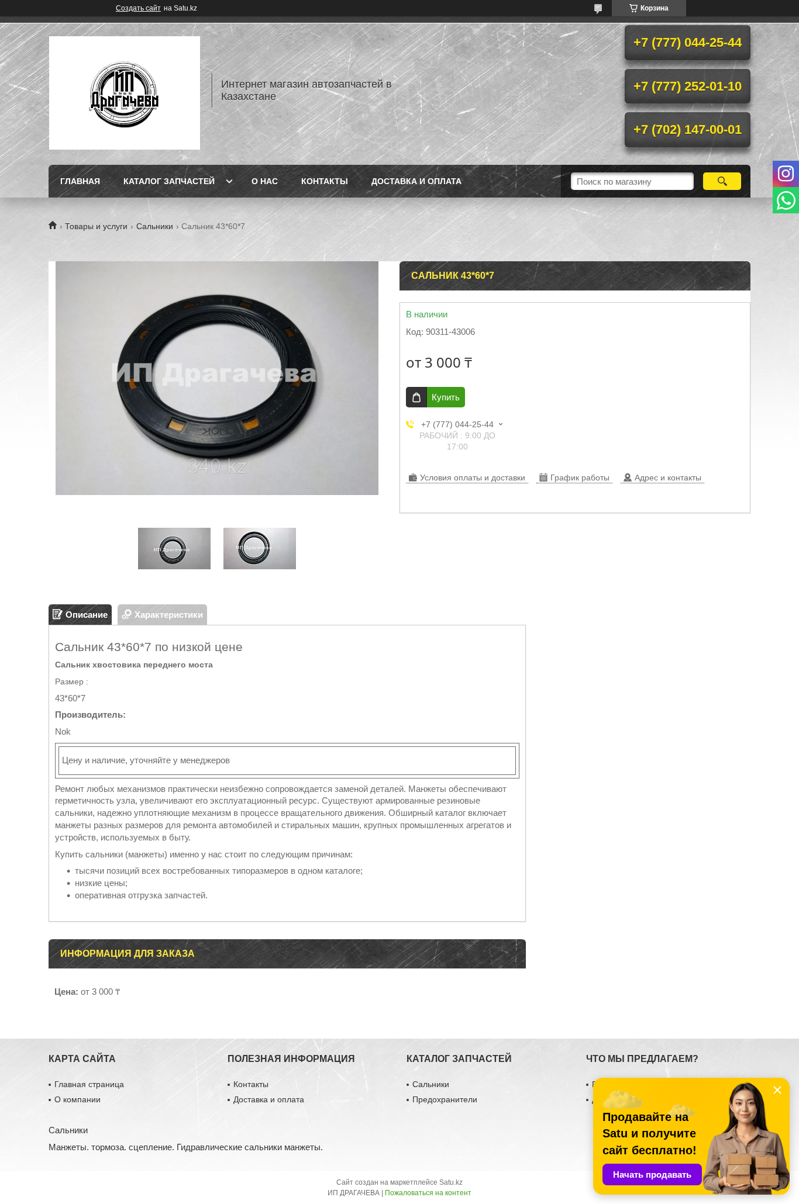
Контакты (324, 181)
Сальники (154, 226)
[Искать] (722, 181)
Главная (80, 181)
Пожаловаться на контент (428, 1193)
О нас (265, 181)
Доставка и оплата (416, 181)
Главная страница (89, 1084)
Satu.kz (451, 1182)
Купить (446, 397)
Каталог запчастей (169, 181)
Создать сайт (138, 8)
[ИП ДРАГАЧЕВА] (125, 90)
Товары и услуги (96, 226)
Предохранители (444, 1099)
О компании (77, 1099)
